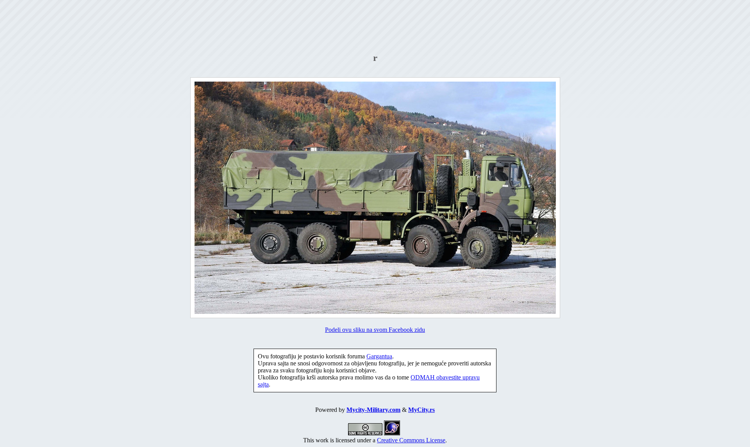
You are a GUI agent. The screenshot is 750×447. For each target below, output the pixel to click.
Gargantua (379, 356)
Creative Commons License (411, 440)
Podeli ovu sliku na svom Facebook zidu (375, 329)
